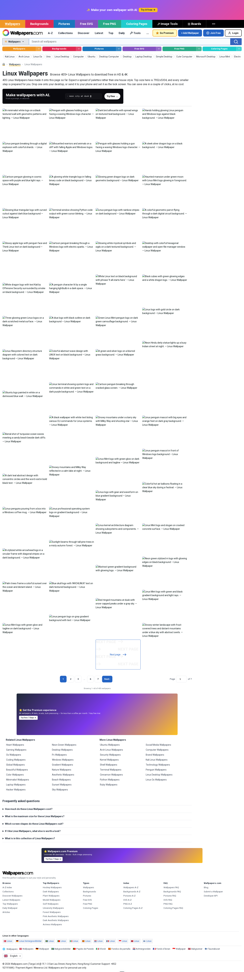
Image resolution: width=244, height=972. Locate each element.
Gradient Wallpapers (62, 764)
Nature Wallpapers (61, 769)
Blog (206, 887)
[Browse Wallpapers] (38, 49)
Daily (122, 33)
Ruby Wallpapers (108, 784)
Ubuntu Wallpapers (110, 744)
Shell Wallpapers (108, 764)
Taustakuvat (214, 949)
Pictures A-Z (129, 895)
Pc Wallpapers (59, 754)
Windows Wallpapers (63, 759)
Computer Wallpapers (157, 749)
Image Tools (169, 24)
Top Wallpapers (10, 904)
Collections (65, 33)
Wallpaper (44, 949)
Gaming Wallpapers (16, 749)
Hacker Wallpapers (16, 789)
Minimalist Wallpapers (17, 779)
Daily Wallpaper (9, 908)
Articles (6, 912)
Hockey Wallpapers (52, 887)
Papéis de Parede (85, 949)
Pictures (64, 24)
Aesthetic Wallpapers (63, 774)
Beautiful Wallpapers (17, 769)
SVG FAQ (167, 900)
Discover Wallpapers (12, 895)
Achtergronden (143, 949)
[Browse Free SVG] (159, 49)
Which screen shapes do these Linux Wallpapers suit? (34, 823)
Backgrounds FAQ (172, 891)
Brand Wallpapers (155, 754)
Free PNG (109, 24)
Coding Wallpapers (16, 759)
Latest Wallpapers (11, 900)
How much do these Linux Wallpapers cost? (28, 809)
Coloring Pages (136, 24)
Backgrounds (39, 24)
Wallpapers (12, 24)
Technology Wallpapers (158, 764)
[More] (214, 24)
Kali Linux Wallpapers (156, 759)
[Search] (236, 41)
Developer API (211, 895)
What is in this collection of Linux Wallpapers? (30, 838)
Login (235, 33)
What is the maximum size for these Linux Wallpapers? (34, 816)
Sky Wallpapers (60, 789)
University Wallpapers (53, 908)
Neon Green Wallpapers (64, 744)
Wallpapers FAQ (171, 887)
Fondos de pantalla (121, 949)
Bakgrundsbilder (63, 949)
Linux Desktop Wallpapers (159, 774)
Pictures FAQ (169, 895)
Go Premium (167, 33)
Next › (107, 679)
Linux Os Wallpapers (156, 779)
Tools (137, 33)
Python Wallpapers (110, 779)
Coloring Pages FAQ (173, 908)
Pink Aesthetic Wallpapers (56, 916)
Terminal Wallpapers (110, 769)
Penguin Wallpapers (156, 769)
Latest (99, 33)
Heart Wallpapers (15, 744)
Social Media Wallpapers (158, 744)
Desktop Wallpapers (62, 749)
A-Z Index (7, 887)
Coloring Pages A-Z (133, 908)
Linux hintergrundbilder (30, 941)
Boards (196, 24)
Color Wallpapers (15, 774)
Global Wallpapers (15, 764)
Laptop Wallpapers (16, 784)
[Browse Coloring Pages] (239, 49)
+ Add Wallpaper (190, 33)
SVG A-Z (127, 900)
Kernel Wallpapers (109, 759)
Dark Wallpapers (51, 891)
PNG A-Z (127, 904)
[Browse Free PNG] (199, 49)
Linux (9, 941)
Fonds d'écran (163, 949)
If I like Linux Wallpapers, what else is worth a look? (33, 831)
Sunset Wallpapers (62, 784)
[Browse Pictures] (119, 49)
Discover (83, 33)
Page (172, 679)
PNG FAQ (167, 904)
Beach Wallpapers (61, 779)
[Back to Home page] (22, 33)
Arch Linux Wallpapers (111, 749)
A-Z (50, 33)
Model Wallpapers (51, 900)
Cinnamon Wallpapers (111, 774)
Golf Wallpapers (50, 904)
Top (110, 33)
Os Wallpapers (13, 754)
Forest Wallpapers (52, 912)
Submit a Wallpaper (213, 891)
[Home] (3, 64)
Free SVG (86, 24)
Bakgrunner (196, 949)
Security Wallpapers (110, 754)
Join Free (215, 33)
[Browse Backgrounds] (78, 49)
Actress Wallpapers (52, 924)
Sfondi (102, 949)
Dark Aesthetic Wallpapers (56, 920)
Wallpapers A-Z (130, 887)
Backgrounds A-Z (131, 891)
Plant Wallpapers (51, 895)
